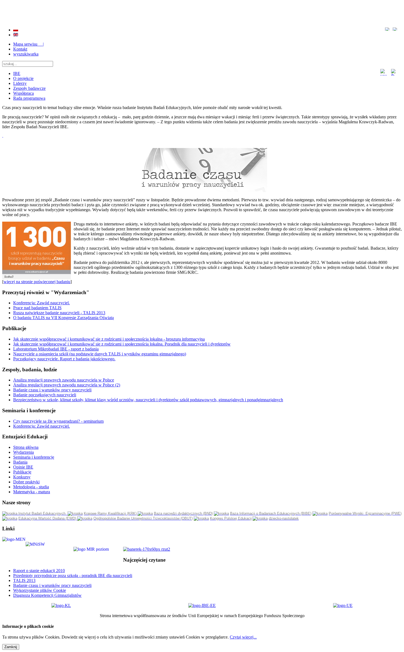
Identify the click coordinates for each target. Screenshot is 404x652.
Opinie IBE (23, 467)
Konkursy (22, 477)
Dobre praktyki (26, 482)
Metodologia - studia (31, 486)
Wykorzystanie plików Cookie (39, 590)
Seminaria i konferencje (33, 457)
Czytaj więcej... (243, 637)
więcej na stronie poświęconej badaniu (37, 281)
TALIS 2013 (24, 580)
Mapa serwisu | (28, 44)
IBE (16, 73)
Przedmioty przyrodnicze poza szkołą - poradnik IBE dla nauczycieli (72, 575)
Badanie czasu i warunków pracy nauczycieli (52, 585)
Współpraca (23, 93)
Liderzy (20, 83)
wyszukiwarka (25, 54)
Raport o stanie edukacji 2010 (39, 570)
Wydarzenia (23, 452)
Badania (20, 462)
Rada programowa (29, 98)
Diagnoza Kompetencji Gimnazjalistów (47, 595)
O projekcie (23, 78)
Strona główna (25, 447)
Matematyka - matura (31, 491)
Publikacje (22, 472)
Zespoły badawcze (29, 88)
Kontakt (20, 49)
